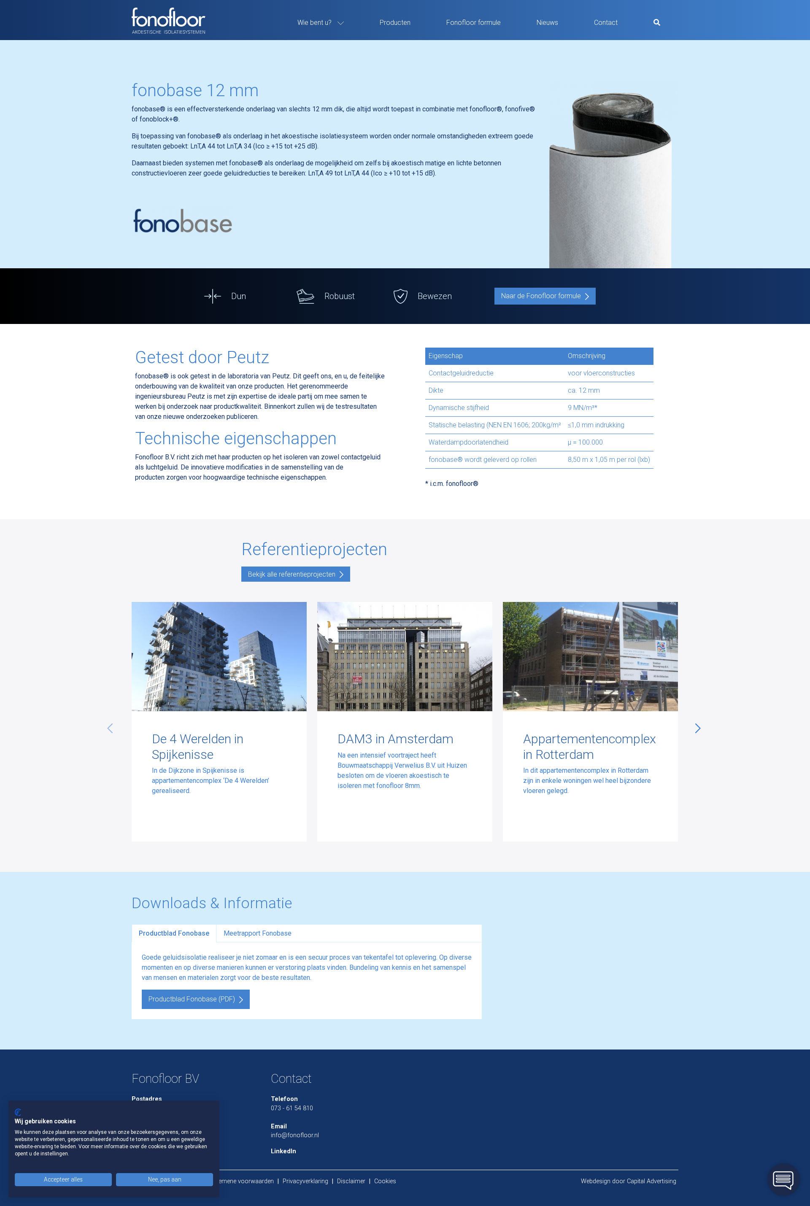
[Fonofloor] (172, 20)
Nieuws (547, 23)
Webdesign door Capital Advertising (628, 1181)
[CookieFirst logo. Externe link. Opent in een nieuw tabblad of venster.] (18, 1112)
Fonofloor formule (473, 23)
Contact (606, 23)
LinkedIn (283, 1151)
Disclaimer (351, 1181)
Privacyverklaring (305, 1181)
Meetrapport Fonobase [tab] (258, 933)
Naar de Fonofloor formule (541, 296)
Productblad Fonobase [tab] (174, 933)
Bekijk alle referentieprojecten (291, 574)
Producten (395, 23)
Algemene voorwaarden (242, 1181)
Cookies (385, 1181)
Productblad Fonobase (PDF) (191, 999)
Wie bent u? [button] (315, 23)
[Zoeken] (657, 22)
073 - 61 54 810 (292, 1108)
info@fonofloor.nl (295, 1135)
